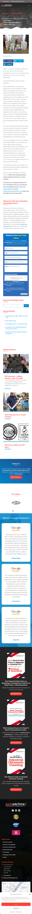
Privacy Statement (18, 284)
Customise (16, 908)
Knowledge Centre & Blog (9, 854)
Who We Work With (7, 849)
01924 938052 (7, 189)
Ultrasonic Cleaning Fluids (9, 847)
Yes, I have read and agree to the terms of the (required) (15, 284)
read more (8, 388)
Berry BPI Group (11, 321)
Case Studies (6, 852)
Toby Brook (8, 56)
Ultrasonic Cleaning (7, 842)
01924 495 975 (19, 474)
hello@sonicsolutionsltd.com (12, 191)
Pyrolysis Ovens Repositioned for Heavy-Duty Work (16, 328)
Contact (5, 857)
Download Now (15, 693)
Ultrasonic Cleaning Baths (9, 844)
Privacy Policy (19, 911)
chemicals (6, 159)
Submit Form (24, 294)
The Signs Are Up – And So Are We (16, 324)
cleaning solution (15, 75)
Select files (16, 280)
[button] (30, 894)
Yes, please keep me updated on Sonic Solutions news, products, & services (15, 290)
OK (16, 904)
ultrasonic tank (8, 71)
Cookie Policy (12, 911)
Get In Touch (15, 477)
